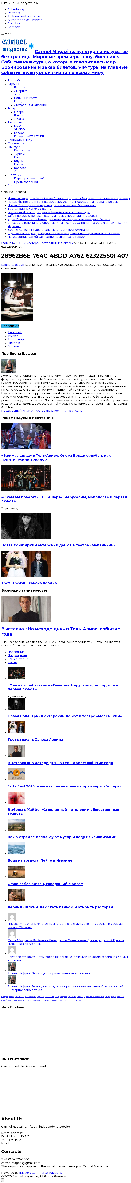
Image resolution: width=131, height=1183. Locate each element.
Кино (18, 157)
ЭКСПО (19, 129)
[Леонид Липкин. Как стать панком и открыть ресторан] (16, 900)
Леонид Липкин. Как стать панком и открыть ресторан (60, 907)
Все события (17, 80)
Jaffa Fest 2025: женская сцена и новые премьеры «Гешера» (52, 216)
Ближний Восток (26, 98)
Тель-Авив (49, 997)
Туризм (19, 154)
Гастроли (79, 1000)
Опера (19, 112)
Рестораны (22, 150)
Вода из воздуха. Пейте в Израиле (40, 860)
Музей (4, 1000)
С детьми (15, 175)
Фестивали (16, 143)
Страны (13, 84)
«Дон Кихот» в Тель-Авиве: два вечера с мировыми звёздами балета (59, 219)
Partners (14, 13)
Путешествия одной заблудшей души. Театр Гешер (46, 237)
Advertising (16, 9)
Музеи (18, 126)
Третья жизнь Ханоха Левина (29, 209)
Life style (14, 147)
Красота (20, 168)
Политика (90, 997)
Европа (19, 87)
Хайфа (11, 997)
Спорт (12, 185)
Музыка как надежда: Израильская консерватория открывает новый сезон (64, 233)
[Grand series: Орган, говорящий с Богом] (16, 876)
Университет (30, 997)
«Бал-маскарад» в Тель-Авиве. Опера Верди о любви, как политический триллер (69, 198)
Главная (7, 243)
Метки (12, 662)
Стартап (63, 997)
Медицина (12, 1000)
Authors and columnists (25, 20)
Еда (66, 1000)
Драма (19, 119)
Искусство (37, 1000)
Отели (18, 171)
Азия (17, 94)
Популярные (17, 655)
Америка (20, 91)
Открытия (99, 997)
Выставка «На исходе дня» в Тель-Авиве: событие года (49, 212)
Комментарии (18, 659)
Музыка (120, 997)
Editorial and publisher (24, 16)
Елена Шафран (13, 265)
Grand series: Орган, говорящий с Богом (45, 884)
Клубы (18, 161)
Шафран (4, 997)
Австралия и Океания (30, 105)
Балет (18, 115)
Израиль (46, 1000)
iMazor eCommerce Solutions (40, 1173)
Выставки (15, 122)
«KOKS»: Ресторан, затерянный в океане (44, 243)
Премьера (81, 997)
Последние (16, 652)
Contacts (14, 27)
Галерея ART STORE (29, 136)
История (28, 1000)
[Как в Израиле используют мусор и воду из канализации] (16, 830)
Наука (113, 997)
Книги (18, 164)
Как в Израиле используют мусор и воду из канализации (62, 837)
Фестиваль (19, 997)
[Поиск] (2, 34)
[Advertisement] (65, 1090)
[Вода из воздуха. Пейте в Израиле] (16, 853)
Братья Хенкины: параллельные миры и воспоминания (49, 230)
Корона (21, 1000)
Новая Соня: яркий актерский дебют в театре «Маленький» (52, 205)
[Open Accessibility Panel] (2, 1180)
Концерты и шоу (20, 140)
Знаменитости (57, 1000)
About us (14, 23)
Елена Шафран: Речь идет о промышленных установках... (50, 973)
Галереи (20, 133)
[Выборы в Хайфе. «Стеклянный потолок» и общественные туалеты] (16, 802)
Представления (26, 182)
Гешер (71, 1000)
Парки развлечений (29, 178)
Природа (72, 997)
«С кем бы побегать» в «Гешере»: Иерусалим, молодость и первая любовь (63, 202)
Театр (12, 108)
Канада (19, 101)
